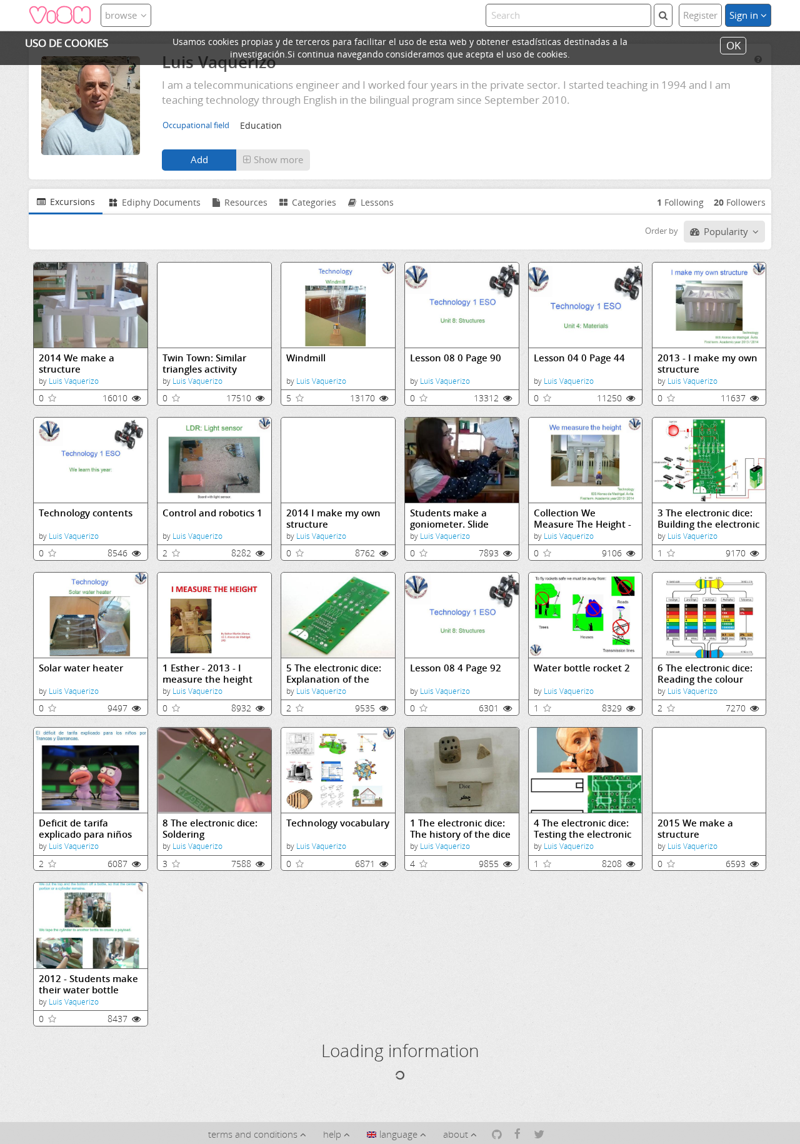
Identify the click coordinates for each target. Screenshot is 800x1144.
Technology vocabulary (337, 823)
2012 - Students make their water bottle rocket (88, 984)
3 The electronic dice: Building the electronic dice (708, 518)
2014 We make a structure (76, 363)
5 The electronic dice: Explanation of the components (333, 673)
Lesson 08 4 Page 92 (455, 668)
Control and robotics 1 (212, 513)
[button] (273, 160)
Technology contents (85, 513)
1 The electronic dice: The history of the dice (460, 828)
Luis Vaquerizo (74, 381)
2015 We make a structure (695, 828)
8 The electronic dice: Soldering (210, 828)
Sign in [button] (745, 15)
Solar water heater (81, 668)
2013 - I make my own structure (708, 363)
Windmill (306, 358)
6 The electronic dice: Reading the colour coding (705, 673)
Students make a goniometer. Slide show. (449, 518)
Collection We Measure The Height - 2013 (582, 518)
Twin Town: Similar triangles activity (204, 363)
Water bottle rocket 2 (582, 668)
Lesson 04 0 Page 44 (579, 358)
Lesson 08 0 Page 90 (455, 358)
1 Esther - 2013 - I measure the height (207, 673)
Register (700, 15)
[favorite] (52, 398)
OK (733, 45)
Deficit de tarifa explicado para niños (85, 828)
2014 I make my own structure (333, 518)
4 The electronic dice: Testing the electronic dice (582, 828)
